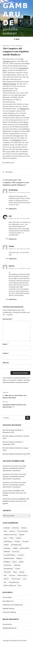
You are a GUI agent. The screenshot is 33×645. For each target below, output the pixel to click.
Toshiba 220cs (22, 575)
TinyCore (12, 575)
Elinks (12, 538)
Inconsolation (7, 597)
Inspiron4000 (24, 548)
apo (21, 45)
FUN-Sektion (16, 140)
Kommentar (8, 319)
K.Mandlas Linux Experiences (13, 605)
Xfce (19, 585)
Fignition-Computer (9, 84)
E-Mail (6, 353)
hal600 (6, 545)
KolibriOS (7, 551)
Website (6, 363)
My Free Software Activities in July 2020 (16, 454)
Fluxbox (17, 541)
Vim (5, 582)
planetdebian (8, 568)
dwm (5, 538)
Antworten (12, 208)
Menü (17, 39)
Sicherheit (7, 572)
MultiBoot (7, 562)
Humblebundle (16, 545)
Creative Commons (10, 534)
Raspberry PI (24, 109)
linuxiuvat (15, 551)
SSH (5, 575)
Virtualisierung (14, 582)
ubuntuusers (15, 579)
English (18, 538)
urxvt (24, 579)
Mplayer (19, 558)
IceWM (15, 548)
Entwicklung (8, 541)
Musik (15, 562)
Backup (23, 528)
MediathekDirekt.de (9, 628)
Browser (12, 531)
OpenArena (8, 565)
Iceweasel (7, 548)
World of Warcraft (10, 585)
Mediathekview (9, 558)
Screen (17, 568)
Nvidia (21, 562)
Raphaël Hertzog (8, 608)
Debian (21, 534)
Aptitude (7, 528)
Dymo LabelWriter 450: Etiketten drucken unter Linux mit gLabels (14, 493)
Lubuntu (21, 555)
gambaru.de (15, 14)
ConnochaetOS (22, 531)
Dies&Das (9, 172)
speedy (21, 572)
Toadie (11, 246)
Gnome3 (25, 541)
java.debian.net (8, 601)
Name (5, 344)
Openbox (17, 565)
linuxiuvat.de (7, 624)
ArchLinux (15, 528)
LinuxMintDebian (9, 555)
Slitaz (15, 572)
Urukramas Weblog (9, 612)
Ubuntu (6, 579)
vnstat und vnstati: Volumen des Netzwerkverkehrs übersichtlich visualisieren (14, 468)
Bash (5, 531)
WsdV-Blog (13, 190)
